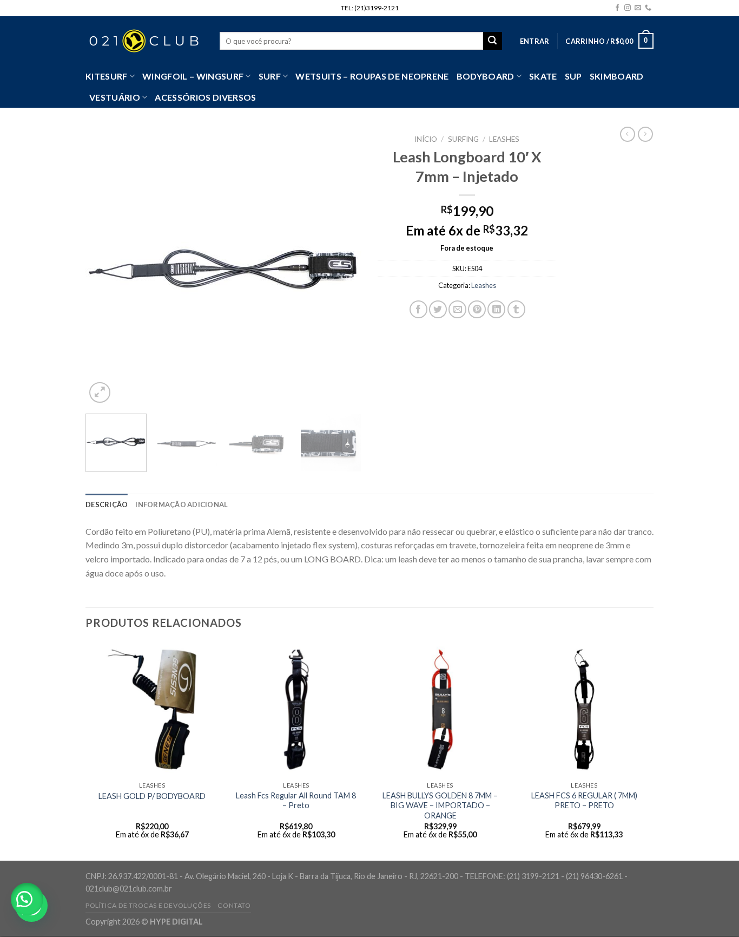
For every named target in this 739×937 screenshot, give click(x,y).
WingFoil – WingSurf (192, 76)
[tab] (106, 504)
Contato (233, 905)
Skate (543, 76)
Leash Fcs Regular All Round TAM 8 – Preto (296, 800)
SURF (270, 76)
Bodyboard (485, 76)
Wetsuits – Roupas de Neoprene (371, 76)
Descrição (106, 504)
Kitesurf (106, 76)
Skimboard (617, 76)
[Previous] (104, 267)
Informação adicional (181, 504)
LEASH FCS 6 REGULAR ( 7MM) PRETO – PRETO (584, 800)
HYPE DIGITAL (176, 921)
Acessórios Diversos (205, 97)
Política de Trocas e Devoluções (148, 905)
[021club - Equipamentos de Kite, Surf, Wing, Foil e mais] (144, 41)
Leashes (504, 139)
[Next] (342, 267)
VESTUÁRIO (114, 97)
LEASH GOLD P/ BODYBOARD (152, 796)
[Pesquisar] (492, 41)
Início (425, 139)
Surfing (463, 139)
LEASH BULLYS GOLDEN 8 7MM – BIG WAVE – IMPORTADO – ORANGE (440, 805)
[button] (27, 899)
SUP (573, 76)
